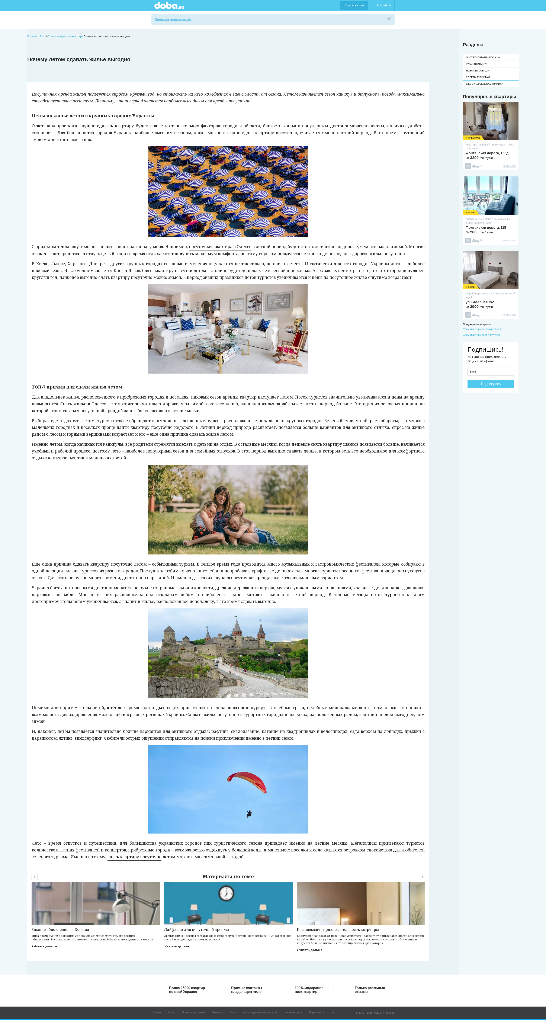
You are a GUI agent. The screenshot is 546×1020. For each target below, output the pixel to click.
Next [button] (422, 877)
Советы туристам (478, 77)
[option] (95, 915)
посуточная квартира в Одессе (220, 246)
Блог (233, 1012)
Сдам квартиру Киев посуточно (482, 334)
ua (332, 1012)
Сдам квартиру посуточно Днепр (482, 329)
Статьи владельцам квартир (484, 84)
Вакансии (218, 1012)
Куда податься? (476, 64)
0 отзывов (509, 165)
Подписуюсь (491, 384)
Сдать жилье (354, 5)
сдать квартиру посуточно (134, 857)
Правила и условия (193, 1012)
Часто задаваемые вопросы (260, 1012)
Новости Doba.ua (477, 70)
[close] (389, 19)
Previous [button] (35, 877)
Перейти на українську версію (173, 19)
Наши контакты (293, 1012)
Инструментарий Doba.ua (483, 57)
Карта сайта (316, 1012)
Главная (156, 1012)
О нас (171, 1012)
